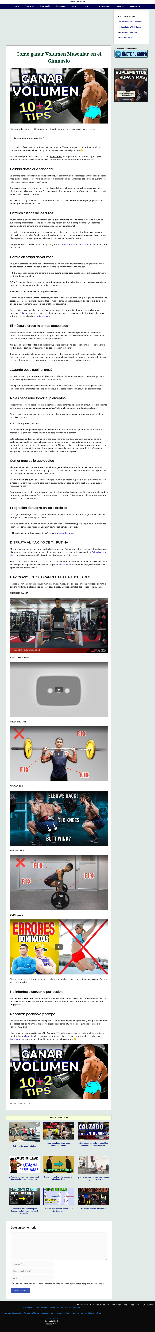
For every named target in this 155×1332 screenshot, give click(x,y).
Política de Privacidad (99, 1305)
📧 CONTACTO (135, 6)
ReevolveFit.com (77, 2)
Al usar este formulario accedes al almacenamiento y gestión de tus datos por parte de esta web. (58, 1283)
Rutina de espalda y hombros (93, 1209)
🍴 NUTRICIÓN (44, 6)
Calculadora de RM (128, 32)
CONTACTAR (147, 1305)
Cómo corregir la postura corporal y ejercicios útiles (59, 1178)
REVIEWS (120, 6)
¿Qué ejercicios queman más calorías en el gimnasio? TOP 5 (93, 1179)
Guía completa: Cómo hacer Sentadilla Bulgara (58, 1144)
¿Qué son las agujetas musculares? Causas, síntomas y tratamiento (24, 1178)
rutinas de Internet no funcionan (76, 244)
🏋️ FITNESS (29, 6)
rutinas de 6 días (63, 564)
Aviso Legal (134, 1305)
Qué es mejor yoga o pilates (24, 1146)
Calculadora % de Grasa (130, 27)
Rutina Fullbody (52, 1321)
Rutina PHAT (51, 1324)
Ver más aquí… (126, 37)
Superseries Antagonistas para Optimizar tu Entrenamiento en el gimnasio (24, 1211)
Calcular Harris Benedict (130, 22)
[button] (59, 625)
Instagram (15, 1039)
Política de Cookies (119, 1305)
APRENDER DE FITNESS (23, 1103)
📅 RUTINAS (60, 6)
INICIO (17, 6)
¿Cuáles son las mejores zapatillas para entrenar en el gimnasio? (93, 1144)
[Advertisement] (59, 27)
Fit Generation (82, 1305)
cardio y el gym (43, 316)
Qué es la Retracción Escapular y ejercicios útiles (59, 1210)
